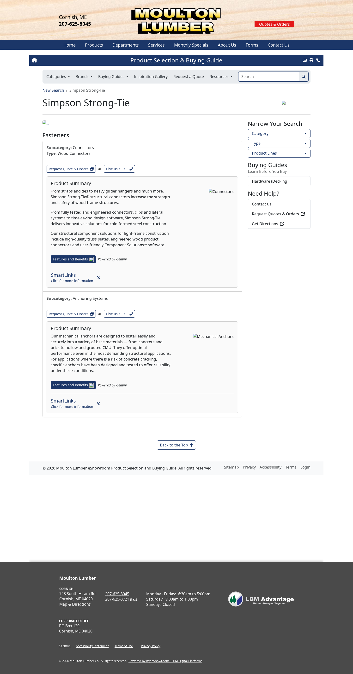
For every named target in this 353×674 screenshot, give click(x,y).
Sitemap (65, 646)
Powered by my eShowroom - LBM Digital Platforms (165, 661)
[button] (94, 45)
